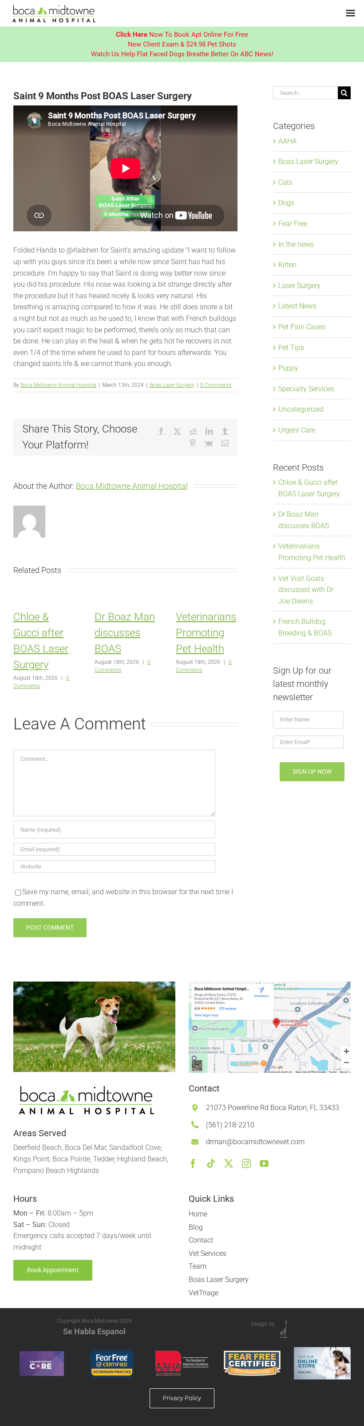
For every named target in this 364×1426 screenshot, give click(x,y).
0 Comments (215, 385)
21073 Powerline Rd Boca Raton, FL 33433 (272, 1107)
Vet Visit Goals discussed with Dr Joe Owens (305, 589)
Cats (285, 182)
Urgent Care (296, 430)
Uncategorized (301, 409)
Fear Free (292, 223)
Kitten (287, 265)
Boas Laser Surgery (172, 385)
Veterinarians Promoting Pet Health (206, 633)
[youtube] (264, 1163)
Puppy (288, 368)
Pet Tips (291, 347)
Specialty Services (306, 389)
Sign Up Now (312, 771)
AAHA (287, 141)
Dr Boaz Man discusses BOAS (125, 633)
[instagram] (246, 1163)
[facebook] (193, 1163)
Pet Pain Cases (301, 327)
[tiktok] (210, 1163)
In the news (296, 244)
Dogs (286, 203)
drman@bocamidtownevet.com (255, 1142)
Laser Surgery (299, 285)
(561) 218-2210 (230, 1125)
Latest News (297, 306)
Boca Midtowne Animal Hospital (58, 385)
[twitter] (228, 1163)
